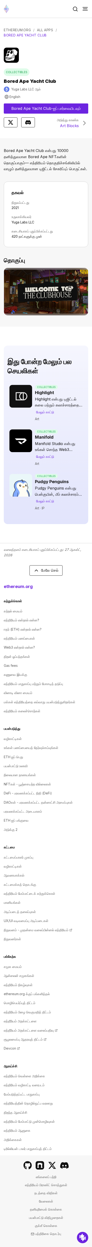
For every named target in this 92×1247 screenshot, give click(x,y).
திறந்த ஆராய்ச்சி (15, 1112)
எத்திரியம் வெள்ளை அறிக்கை (24, 1076)
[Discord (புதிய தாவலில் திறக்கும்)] (64, 1165)
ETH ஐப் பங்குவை (16, 820)
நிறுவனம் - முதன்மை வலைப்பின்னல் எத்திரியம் (38, 930)
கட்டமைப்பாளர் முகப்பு (18, 857)
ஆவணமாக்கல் (14, 875)
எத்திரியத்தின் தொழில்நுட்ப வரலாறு (28, 1103)
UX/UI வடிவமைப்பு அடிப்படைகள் (26, 921)
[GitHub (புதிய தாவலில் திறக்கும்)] (27, 1165)
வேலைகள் (46, 1201)
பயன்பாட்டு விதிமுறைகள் (46, 1218)
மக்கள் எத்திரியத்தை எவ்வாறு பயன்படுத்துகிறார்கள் (39, 702)
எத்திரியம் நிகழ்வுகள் (18, 985)
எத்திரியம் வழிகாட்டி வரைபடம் (24, 1085)
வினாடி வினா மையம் (18, 693)
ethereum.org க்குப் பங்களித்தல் (27, 994)
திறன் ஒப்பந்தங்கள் (17, 657)
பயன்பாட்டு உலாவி (16, 766)
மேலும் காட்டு (45, 412)
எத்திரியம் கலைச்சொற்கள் (22, 711)
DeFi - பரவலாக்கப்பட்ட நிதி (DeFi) (28, 793)
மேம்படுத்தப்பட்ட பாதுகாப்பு (22, 1094)
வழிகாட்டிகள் (13, 739)
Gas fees (11, 666)
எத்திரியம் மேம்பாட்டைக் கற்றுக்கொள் (29, 893)
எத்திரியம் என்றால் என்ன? (21, 620)
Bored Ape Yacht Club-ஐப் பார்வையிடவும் (49, 110)
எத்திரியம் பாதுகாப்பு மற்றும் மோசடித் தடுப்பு (33, 684)
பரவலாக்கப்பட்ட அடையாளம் (23, 811)
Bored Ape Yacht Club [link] (25, 35)
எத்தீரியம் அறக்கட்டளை (20, 1021)
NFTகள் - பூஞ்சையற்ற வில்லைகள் (27, 784)
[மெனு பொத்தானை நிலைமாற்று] (85, 9)
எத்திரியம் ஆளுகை (17, 1130)
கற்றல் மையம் (13, 611)
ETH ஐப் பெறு (13, 757)
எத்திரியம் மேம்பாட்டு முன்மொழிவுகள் (29, 1121)
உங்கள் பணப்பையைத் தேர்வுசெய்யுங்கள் (31, 748)
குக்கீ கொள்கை (46, 1226)
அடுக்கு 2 (10, 830)
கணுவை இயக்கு (15, 674)
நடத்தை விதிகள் (46, 1193)
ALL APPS (45, 30)
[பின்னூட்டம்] (82, 1237)
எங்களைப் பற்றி (46, 1177)
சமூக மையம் (13, 967)
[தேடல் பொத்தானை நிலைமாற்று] (75, 9)
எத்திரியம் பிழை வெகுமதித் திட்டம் (27, 1012)
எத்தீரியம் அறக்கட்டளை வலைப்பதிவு (31, 1030)
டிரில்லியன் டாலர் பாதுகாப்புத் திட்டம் (28, 1149)
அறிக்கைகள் (13, 1140)
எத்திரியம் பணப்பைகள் (19, 638)
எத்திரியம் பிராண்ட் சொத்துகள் (46, 1185)
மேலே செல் (50, 570)
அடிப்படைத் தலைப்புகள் (20, 912)
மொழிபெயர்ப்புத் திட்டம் (19, 1003)
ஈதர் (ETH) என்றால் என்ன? (23, 629)
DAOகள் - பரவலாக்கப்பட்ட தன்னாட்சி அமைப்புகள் (38, 802)
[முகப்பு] (6, 9)
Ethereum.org (17, 30)
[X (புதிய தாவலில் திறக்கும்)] (52, 1165)
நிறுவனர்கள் (12, 939)
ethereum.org (18, 586)
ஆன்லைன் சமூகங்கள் (19, 976)
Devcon (12, 1048)
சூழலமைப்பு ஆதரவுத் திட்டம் (25, 1039)
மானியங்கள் (12, 902)
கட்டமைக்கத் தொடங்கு (20, 884)
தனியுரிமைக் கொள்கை (46, 1209)
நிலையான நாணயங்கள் (20, 775)
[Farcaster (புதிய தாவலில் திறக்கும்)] (40, 1165)
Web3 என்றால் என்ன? (19, 647)
